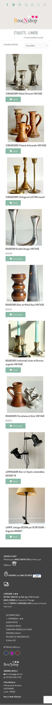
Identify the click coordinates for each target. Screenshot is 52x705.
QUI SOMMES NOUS (13, 615)
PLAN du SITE (11, 640)
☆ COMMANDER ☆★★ (14, 618)
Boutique (19, 37)
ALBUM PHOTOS (12, 622)
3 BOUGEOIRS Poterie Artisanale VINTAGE (26, 145)
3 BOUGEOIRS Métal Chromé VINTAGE (24, 93)
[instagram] (17, 653)
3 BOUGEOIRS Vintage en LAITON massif (25, 197)
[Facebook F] (7, 4)
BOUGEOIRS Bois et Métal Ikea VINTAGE (25, 304)
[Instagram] (19, 4)
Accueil (10, 37)
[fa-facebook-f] (6, 653)
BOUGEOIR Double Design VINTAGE (22, 248)
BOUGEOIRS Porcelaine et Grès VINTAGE (25, 416)
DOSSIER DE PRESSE (13, 626)
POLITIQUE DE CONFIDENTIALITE (17, 637)
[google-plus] (11, 653)
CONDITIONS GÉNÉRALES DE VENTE (19, 629)
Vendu (15, 99)
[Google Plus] (13, 4)
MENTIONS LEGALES (13, 633)
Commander (17, 259)
